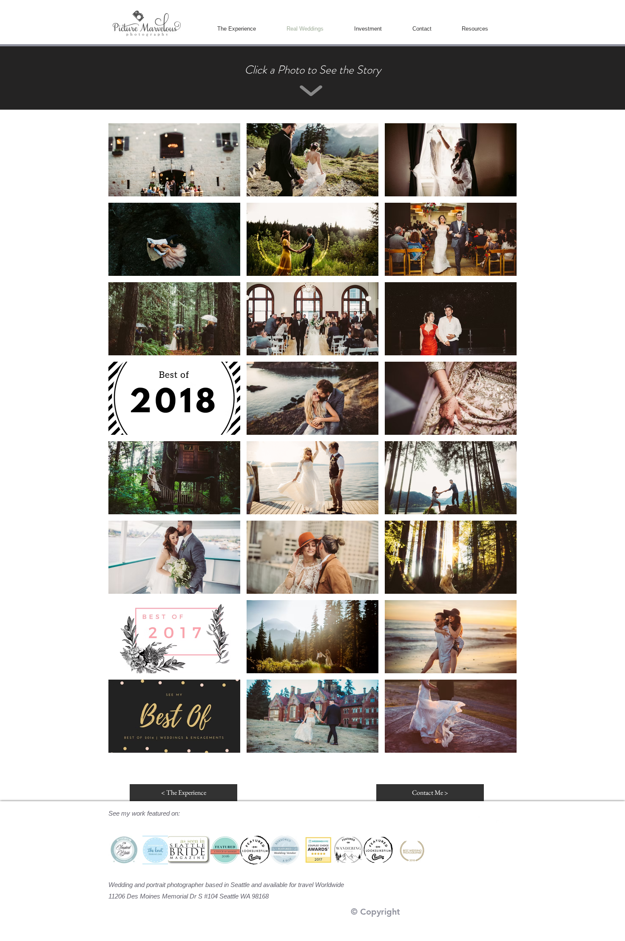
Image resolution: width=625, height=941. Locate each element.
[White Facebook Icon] (475, 818)
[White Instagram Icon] (497, 818)
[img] (312, 159)
